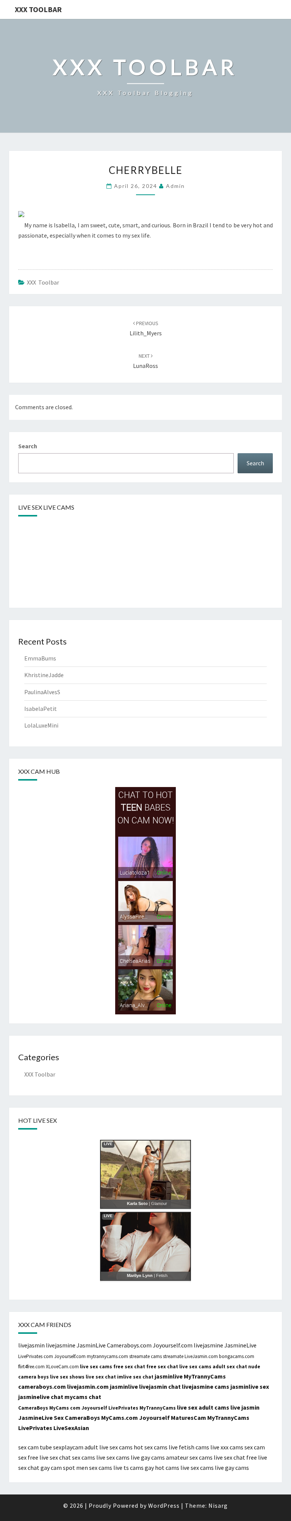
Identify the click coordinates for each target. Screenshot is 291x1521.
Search (27, 446)
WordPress (164, 1505)
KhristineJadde (44, 675)
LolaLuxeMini (41, 725)
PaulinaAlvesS (42, 692)
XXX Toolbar (38, 9)
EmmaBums (40, 658)
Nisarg (218, 1505)
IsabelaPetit (40, 708)
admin (175, 186)
